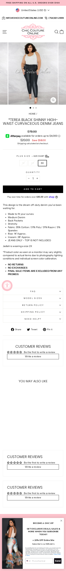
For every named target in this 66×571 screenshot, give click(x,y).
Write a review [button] (33, 356)
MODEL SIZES (33, 298)
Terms (28, 555)
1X (23, 163)
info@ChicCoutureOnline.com (24, 18)
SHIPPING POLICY (33, 312)
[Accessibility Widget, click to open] (7, 285)
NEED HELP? (33, 319)
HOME (32, 113)
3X (42, 163)
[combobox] (28, 561)
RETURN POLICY (33, 305)
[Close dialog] (61, 520)
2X (32, 163)
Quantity (33, 172)
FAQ (33, 291)
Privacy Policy (57, 554)
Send (57, 560)
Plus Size (31, 156)
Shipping (21, 143)
